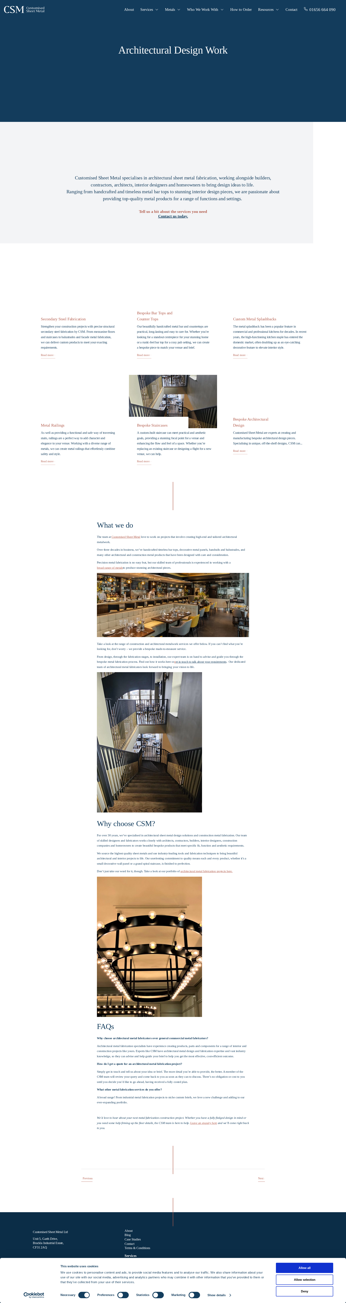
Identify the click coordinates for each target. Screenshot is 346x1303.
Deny (304, 1291)
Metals (170, 9)
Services (146, 9)
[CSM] (24, 11)
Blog (128, 1235)
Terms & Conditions (137, 1248)
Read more (47, 355)
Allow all (305, 1268)
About (129, 9)
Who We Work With (202, 9)
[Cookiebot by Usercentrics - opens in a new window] (33, 1295)
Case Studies (133, 1239)
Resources (266, 9)
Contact (291, 9)
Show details (216, 1295)
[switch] (123, 1295)
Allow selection (304, 1279)
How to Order (241, 9)
